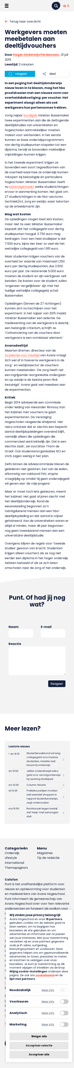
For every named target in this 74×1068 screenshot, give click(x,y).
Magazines (45, 853)
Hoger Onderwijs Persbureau (36, 54)
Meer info (48, 990)
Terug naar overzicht (25, 21)
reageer (21, 74)
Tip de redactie (48, 858)
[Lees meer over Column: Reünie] (37, 785)
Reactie (15, 644)
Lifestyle (11, 858)
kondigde (30, 115)
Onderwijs (12, 853)
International (14, 863)
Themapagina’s (16, 868)
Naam (14, 627)
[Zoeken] (56, 6)
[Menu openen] (7, 6)
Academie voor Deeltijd (22, 355)
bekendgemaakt (21, 187)
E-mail (46, 627)
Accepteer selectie (39, 1045)
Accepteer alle (39, 1054)
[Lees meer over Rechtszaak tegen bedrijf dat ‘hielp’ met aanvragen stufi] (37, 812)
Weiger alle (39, 1036)
